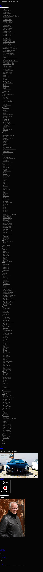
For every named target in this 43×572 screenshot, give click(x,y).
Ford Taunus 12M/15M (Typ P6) (7, 218)
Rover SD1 (4, 381)
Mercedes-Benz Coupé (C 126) (7, 305)
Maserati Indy (5, 286)
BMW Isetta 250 (5, 134)
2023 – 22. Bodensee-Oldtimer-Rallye (8, 35)
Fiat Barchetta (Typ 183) (6, 203)
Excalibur (3, 185)
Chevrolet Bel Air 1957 (6, 155)
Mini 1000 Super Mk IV (6, 310)
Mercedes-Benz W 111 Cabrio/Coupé (8, 299)
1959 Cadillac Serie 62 (6, 151)
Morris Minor (5, 127)
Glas (2, 233)
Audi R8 (4, 113)
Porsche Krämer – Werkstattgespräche (8, 361)
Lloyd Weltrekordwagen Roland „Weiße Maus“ (9, 149)
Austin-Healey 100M (6, 120)
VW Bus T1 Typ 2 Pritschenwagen (8, 398)
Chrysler (3, 163)
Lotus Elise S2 (5, 276)
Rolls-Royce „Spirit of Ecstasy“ (7, 378)
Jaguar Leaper (5, 259)
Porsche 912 (5, 364)
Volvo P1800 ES (5, 412)
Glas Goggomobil (5, 236)
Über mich (3, 441)
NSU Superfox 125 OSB (6, 318)
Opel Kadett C (5, 331)
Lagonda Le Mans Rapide (6, 264)
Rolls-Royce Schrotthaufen (7, 377)
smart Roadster (5, 389)
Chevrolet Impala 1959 (6, 156)
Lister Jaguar (5, 79)
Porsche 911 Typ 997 (6, 358)
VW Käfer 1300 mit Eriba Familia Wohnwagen (9, 397)
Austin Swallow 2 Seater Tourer (7, 261)
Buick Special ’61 (5, 229)
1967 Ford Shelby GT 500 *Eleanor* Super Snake (10, 214)
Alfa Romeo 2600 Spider (6, 96)
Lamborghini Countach (6, 266)
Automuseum (3, 9)
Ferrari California (5, 193)
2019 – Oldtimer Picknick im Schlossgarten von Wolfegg (10, 46)
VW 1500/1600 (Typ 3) (6, 400)
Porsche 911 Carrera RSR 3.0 (7, 362)
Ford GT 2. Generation (6, 215)
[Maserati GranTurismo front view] (19, 477)
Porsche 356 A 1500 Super (6, 352)
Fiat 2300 (4, 208)
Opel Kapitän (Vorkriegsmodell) (7, 338)
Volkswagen (3, 394)
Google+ (3, 563)
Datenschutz (3, 442)
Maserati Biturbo (5, 285)
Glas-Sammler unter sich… (7, 69)
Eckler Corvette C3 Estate (6, 162)
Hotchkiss (3, 240)
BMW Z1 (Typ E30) (6, 140)
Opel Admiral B (5, 337)
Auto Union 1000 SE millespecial (7, 116)
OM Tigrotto (5, 321)
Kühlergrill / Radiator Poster (7, 436)
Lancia (2, 271)
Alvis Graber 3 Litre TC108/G (7, 105)
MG (2, 306)
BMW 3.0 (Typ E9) (6, 142)
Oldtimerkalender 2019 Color (7, 425)
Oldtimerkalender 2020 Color (7, 424)
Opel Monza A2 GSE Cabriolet (7, 333)
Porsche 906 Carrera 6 (6, 355)
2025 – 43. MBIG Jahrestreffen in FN (8, 25)
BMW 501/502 (5, 136)
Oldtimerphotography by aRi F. (9, 1)
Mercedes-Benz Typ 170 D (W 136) (8, 292)
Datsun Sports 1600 (6, 181)
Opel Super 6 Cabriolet (6, 343)
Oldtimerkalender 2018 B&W (7, 428)
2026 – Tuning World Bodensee (7, 22)
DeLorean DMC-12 (6, 76)
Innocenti (3, 246)
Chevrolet (3, 154)
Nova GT (4, 84)
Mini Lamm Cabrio (5, 311)
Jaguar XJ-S (5, 251)
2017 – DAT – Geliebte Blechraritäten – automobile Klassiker (8, 419)
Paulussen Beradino (6, 86)
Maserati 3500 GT (5, 280)
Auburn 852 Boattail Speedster (7, 72)
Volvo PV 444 (5, 413)
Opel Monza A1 (5, 332)
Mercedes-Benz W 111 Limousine (7, 298)
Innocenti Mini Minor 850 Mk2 (7, 247)
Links (2, 434)
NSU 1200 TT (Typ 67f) (6, 317)
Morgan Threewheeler (6, 314)
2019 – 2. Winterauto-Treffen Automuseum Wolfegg (10, 48)
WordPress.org (4, 557)
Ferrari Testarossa (5, 197)
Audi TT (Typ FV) (5, 115)
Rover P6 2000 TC (5, 380)
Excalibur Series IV (6, 186)
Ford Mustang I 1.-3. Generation (7, 224)
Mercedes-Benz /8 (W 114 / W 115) (8, 302)
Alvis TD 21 (5, 106)
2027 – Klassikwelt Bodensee (7, 19)
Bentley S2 (4, 128)
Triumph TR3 (5, 393)
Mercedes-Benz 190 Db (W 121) (7, 296)
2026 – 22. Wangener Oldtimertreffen (8, 21)
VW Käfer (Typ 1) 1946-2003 (7, 395)
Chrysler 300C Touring (6, 170)
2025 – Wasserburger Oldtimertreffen (8, 27)
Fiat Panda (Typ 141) (6, 204)
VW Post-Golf (5, 404)
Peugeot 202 (5, 350)
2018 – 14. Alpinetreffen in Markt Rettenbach (9, 54)
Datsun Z (4, 182)
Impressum (3, 443)
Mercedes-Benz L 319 (6, 320)
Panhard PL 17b (5, 85)
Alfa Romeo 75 (5, 97)
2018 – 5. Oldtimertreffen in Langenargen (8, 53)
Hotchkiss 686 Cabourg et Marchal (8, 241)
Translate (6, 494)
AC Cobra (3, 92)
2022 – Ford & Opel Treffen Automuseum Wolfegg (10, 41)
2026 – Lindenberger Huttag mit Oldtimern (9, 23)
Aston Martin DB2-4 (6, 108)
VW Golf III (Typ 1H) (6, 405)
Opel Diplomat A (5, 328)
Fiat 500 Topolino (5, 210)
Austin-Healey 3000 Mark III (7, 126)
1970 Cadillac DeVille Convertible (8, 152)
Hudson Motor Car (4, 242)
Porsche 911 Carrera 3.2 (6, 356)
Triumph (3, 390)
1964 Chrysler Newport (6, 164)
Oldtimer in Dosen (5, 437)
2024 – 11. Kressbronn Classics (7, 30)
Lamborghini (3, 265)
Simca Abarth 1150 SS (6, 387)
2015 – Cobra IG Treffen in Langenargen (8, 94)
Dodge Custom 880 (6, 167)
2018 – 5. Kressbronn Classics (7, 51)
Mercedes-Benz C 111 (6, 303)
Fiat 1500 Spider (5, 201)
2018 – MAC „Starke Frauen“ (7, 12)
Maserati (3, 279)
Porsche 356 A (5, 351)
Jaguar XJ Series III (6, 252)
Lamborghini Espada (6, 267)
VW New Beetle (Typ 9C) (6, 408)
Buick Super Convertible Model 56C (8, 230)
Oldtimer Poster (4, 435)
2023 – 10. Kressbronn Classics (7, 34)
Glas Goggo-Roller (5, 235)
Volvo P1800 (5, 411)
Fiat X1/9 (4, 205)
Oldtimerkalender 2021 (6, 422)
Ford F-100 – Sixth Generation (7, 223)
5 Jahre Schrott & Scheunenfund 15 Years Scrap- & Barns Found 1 (7, 67)
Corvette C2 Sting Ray (6, 160)
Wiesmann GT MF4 (6, 416)
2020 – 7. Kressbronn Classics (7, 44)
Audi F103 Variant (5, 112)
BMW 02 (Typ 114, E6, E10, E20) (8, 138)
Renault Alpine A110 (6, 374)
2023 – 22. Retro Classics (6, 38)
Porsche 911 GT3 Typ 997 (6, 357)
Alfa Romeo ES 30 (5, 98)
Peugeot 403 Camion (6, 347)
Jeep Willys (3, 262)
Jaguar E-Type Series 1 (6, 255)
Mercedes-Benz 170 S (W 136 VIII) (8, 288)
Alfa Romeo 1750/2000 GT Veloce (8, 100)
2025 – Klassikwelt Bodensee (7, 26)
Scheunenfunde (4, 65)
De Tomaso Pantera (6, 184)
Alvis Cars (3, 103)
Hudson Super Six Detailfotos (7, 244)
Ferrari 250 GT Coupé (6, 188)
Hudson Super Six (5, 243)
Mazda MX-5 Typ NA (6, 81)
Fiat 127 (4, 200)
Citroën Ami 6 (5, 173)
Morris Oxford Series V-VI (7, 123)
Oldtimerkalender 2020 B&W (7, 423)
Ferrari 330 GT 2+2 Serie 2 (7, 189)
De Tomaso (3, 183)
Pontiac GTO (5, 232)
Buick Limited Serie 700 (6, 228)
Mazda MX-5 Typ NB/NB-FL (7, 82)
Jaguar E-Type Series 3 (6, 254)
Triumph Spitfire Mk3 (6, 392)
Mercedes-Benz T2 (5, 323)
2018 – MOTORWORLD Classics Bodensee (9, 52)
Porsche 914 (5, 359)
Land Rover (3, 274)
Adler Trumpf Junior (6, 71)
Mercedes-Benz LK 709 (6, 324)
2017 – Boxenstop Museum (7, 13)
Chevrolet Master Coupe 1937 (7, 157)
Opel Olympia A (5, 340)
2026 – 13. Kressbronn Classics (7, 20)
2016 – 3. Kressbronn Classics (7, 59)
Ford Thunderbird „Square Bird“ (7, 221)
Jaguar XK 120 (5, 258)
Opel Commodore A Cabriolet (7, 326)
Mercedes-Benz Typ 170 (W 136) (7, 289)
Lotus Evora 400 (5, 277)
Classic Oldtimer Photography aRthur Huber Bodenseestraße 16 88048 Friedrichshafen (4, 549)
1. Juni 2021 (1, 448)
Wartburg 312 (5, 90)
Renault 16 (4, 372)
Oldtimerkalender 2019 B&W (7, 426)
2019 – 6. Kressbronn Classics (7, 45)
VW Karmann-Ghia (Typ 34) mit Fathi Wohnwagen (10, 401)
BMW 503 (4, 133)
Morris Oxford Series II (6, 122)
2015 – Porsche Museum (6, 17)
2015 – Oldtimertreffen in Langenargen (8, 64)
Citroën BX (4, 180)
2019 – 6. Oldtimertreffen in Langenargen (8, 49)
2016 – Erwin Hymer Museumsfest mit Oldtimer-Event (10, 61)
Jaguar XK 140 (5, 257)
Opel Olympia (5, 339)
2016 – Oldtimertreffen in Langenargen (8, 63)
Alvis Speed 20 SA (5, 104)
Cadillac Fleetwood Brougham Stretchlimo (9, 153)
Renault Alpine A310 (6, 375)
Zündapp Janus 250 (6, 91)
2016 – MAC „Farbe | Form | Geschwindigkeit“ (9, 15)
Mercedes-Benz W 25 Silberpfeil (7, 290)
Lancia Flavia (5, 272)
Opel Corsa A (5, 327)
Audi (2, 109)
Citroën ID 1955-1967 (6, 176)
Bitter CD (4, 131)
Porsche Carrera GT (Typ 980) (7, 369)
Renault (3, 371)
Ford (2, 213)
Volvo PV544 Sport (6, 414)
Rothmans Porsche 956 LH (7, 370)
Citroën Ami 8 (5, 174)
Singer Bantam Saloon (6, 88)
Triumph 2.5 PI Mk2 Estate (7, 391)
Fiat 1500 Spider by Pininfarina (7, 202)
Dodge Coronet (5, 166)
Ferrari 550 (4, 191)
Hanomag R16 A (5, 239)
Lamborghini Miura (6, 269)
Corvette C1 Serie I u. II (6, 159)
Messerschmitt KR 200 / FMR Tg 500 (8, 83)
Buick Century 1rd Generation (7, 226)
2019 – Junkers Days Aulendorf (7, 47)
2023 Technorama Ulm (6, 37)
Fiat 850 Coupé (5, 211)
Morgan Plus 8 (5, 313)
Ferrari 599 (4, 192)
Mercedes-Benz (4, 287)
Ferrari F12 (4, 194)
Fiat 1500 (4, 207)
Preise (2, 440)
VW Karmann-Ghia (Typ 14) (7, 402)
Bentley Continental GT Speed (7, 129)
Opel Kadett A (5, 329)
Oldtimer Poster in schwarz (7, 439)
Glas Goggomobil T (6, 237)
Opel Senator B (5, 342)
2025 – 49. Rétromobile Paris (7, 29)
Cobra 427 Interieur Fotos (6, 93)
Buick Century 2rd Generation (7, 227)
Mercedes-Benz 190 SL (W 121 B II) (8, 294)
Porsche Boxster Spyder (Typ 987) (8, 360)
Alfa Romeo (3, 95)
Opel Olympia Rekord (6, 334)
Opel (2, 325)
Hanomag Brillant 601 (6, 238)
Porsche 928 (5, 367)
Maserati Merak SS (5, 282)
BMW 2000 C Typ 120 (6, 137)
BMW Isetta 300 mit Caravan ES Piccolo (8, 135)
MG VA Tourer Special (6, 307)
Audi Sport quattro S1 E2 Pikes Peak (8, 114)
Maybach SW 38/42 (6, 291)
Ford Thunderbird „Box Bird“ (7, 222)
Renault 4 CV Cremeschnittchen (7, 373)
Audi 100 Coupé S (5, 111)
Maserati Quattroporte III (6, 284)
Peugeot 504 (5, 345)
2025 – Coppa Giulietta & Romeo (7, 28)
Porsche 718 (5, 354)
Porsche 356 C (5, 353)
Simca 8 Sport (5, 386)
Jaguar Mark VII (5, 260)
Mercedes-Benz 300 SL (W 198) (7, 293)
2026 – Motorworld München (7, 10)
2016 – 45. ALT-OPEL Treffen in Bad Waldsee (9, 62)
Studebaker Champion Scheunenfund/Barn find (9, 68)
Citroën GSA (5, 179)
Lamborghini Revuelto (6, 270)
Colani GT (4, 74)
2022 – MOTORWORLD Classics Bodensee (9, 42)
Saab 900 (4, 382)
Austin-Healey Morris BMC (5, 119)
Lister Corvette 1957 (6, 78)
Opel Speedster (5, 336)
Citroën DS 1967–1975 (6, 175)
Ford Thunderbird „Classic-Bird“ (7, 220)
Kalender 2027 (4, 421)
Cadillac (3, 150)
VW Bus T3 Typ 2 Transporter (7, 399)
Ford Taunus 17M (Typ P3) (7, 216)
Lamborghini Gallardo (6, 268)
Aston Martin (3, 107)
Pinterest (3, 564)
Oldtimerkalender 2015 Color (7, 433)
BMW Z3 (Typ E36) (6, 141)
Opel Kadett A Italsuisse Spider (7, 330)
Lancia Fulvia (5, 273)
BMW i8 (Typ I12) (5, 145)
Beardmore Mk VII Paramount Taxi (8, 73)
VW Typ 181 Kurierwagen (7, 406)
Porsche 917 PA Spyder (6, 365)
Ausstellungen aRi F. (4, 417)
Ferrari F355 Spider (6, 196)
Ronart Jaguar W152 (6, 87)
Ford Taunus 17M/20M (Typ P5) (7, 217)
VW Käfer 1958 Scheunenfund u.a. (8, 70)
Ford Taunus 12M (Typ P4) (7, 219)
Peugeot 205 (5, 348)
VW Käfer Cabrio (5, 396)
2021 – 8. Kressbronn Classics (7, 43)
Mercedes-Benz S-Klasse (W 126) (7, 304)
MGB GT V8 (5, 309)
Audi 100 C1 (5, 110)
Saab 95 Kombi (5, 383)
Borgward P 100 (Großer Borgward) (8, 147)
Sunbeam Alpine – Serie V (6, 89)
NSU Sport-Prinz (5, 316)
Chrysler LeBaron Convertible (7, 171)
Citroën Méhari (5, 178)
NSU (2, 315)
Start (2, 8)
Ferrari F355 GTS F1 (6, 195)
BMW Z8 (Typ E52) (6, 144)
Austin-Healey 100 (5, 125)
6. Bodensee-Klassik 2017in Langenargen (6, 57)
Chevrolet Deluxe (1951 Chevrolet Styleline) (9, 158)
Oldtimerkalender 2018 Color (7, 427)
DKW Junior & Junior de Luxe (7, 118)
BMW (2, 132)
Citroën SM (4, 177)
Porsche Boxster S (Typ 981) (7, 368)
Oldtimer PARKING (6, 438)
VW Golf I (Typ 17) (6, 403)
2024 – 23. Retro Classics (6, 32)
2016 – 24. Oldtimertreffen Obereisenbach (9, 60)
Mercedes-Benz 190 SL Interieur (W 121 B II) (9, 295)
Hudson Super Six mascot (6, 245)
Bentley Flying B (5, 130)
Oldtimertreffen (4, 18)
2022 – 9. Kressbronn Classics (7, 39)
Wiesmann (3, 415)
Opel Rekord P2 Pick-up (6, 335)
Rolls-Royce (3, 376)
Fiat (2, 198)
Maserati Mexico (5, 283)
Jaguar (2, 248)
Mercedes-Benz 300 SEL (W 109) (7, 301)
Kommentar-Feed (4, 556)
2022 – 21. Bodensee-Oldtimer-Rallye (8, 40)
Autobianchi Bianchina (6, 199)
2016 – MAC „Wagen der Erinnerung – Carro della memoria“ (11, 16)
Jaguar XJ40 (5, 250)
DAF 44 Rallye (5, 75)
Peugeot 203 (5, 349)
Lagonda (3, 263)
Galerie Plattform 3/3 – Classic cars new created (9, 418)
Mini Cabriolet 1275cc (6, 312)
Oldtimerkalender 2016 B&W (7, 431)
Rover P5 (4, 379)
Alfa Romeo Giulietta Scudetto (7, 101)
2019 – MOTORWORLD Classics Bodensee (9, 50)
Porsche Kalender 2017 (6, 430)
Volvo (2, 409)
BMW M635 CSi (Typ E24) (7, 139)
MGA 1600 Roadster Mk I (6, 308)
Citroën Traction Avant (6, 172)
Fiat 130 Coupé (5, 206)
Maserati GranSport (6, 281)
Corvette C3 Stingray (6, 161)
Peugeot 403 (5, 346)
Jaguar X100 (5, 249)
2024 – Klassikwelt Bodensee (7, 31)
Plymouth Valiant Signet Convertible (8, 169)
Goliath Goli (5, 148)
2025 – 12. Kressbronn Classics (7, 24)
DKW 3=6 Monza (5, 117)
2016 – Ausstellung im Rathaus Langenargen (9, 420)
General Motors (4, 225)
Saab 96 (4, 384)
